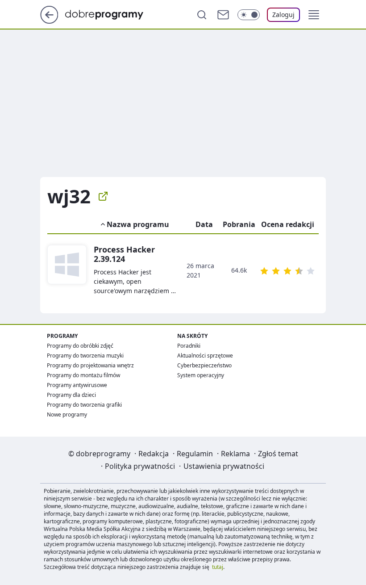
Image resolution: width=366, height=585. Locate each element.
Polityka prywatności (140, 466)
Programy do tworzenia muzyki (85, 355)
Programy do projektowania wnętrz (90, 365)
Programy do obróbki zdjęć (80, 345)
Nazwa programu (138, 224)
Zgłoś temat (278, 454)
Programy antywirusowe (77, 385)
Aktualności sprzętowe (205, 355)
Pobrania (239, 224)
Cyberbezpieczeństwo (204, 365)
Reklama (235, 454)
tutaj (217, 567)
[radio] (264, 270)
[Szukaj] (202, 15)
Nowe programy (67, 414)
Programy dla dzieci (71, 395)
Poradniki (188, 345)
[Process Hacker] (67, 270)
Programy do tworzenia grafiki (84, 404)
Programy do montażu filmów (83, 375)
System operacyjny (200, 375)
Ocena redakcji (287, 224)
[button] (314, 15)
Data (204, 224)
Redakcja (153, 454)
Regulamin (195, 454)
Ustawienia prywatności (223, 466)
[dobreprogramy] (111, 14)
